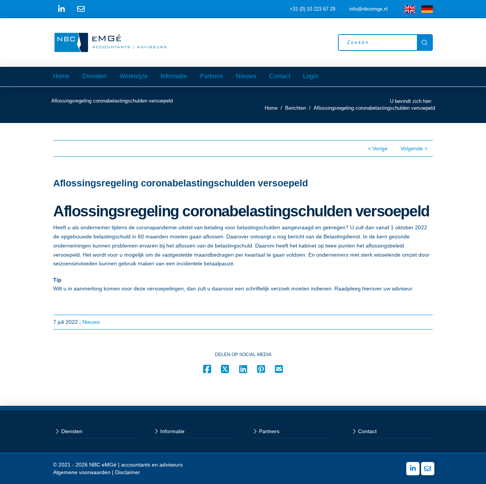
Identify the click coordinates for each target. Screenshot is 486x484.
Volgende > (414, 148)
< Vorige (378, 148)
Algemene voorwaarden (81, 472)
